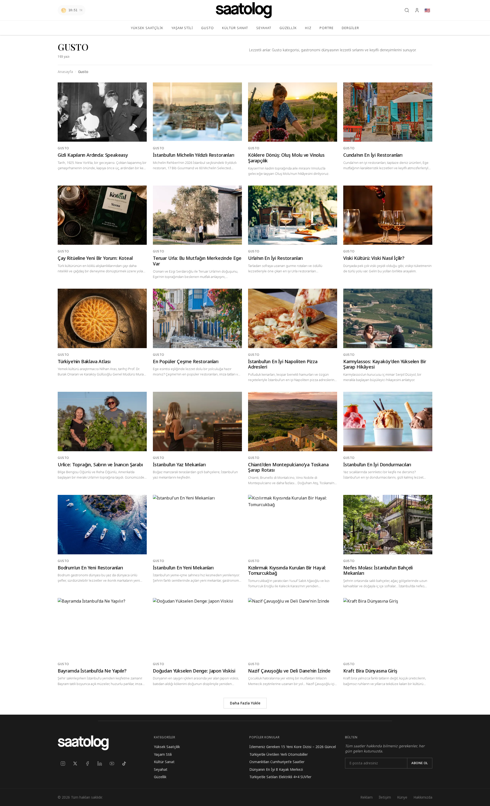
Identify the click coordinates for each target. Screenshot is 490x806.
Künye (402, 797)
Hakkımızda (422, 797)
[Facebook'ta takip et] (87, 763)
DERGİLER (350, 28)
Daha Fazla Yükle (245, 703)
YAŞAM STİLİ (182, 28)
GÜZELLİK (288, 28)
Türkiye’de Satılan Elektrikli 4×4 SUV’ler (280, 776)
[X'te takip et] (75, 763)
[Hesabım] (417, 10)
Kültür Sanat (164, 761)
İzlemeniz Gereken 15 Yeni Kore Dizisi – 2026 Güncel (292, 746)
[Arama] (407, 10)
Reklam (366, 797)
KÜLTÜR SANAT (235, 28)
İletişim (385, 797)
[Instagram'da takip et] (63, 763)
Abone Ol (419, 763)
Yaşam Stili (163, 754)
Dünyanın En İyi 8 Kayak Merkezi (276, 769)
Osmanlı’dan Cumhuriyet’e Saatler (276, 761)
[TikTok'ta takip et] (124, 763)
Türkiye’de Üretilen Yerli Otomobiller (278, 754)
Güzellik (160, 776)
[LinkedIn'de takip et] (99, 763)
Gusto (63, 148)
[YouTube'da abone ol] (112, 763)
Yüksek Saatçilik (167, 746)
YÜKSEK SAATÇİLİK (147, 28)
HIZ (308, 28)
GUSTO (207, 28)
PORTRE (327, 28)
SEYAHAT (263, 28)
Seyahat (160, 769)
